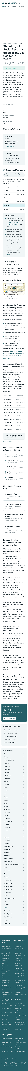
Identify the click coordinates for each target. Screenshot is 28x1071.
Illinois (4, 966)
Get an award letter (9, 742)
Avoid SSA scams (20, 1051)
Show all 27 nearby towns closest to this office (13, 436)
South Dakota (6, 1013)
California (20, 953)
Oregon (19, 1003)
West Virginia (20, 1025)
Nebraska (5, 985)
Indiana (19, 966)
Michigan (19, 976)
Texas (4, 1015)
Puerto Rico (20, 1006)
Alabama (5, 946)
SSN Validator (12, 6)
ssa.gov (8, 254)
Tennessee (19, 1013)
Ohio (18, 999)
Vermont (19, 1019)
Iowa (4, 968)
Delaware (5, 958)
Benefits (21, 6)
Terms (9, 1059)
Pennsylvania (6, 1006)
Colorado (5, 955)
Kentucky (5, 971)
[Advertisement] (14, 25)
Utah (4, 1019)
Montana (19, 982)
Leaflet (6, 291)
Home (4, 43)
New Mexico (6, 992)
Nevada (18, 985)
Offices (3, 6)
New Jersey (20, 988)
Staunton (15, 43)
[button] (14, 288)
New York (19, 992)
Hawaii (4, 963)
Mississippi (20, 980)
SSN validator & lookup (11, 730)
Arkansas (5, 953)
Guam (18, 960)
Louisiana (19, 971)
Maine (4, 973)
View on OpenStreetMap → (12, 298)
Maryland (19, 973)
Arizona (19, 949)
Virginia (9, 43)
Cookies (14, 1059)
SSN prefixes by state (10, 733)
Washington (20, 1022)
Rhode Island (6, 1008)
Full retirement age (9, 739)
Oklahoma (5, 1003)
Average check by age (10, 736)
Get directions (11, 146)
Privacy (3, 1059)
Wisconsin (6, 1029)
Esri (14, 291)
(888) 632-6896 (14, 156)
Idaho (18, 963)
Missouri (5, 982)
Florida (18, 958)
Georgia (5, 960)
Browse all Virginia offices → (11, 442)
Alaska (18, 946)
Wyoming (19, 1029)
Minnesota (6, 980)
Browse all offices (9, 718)
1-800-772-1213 (15, 158)
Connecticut (20, 955)
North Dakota (20, 994)
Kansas (18, 968)
